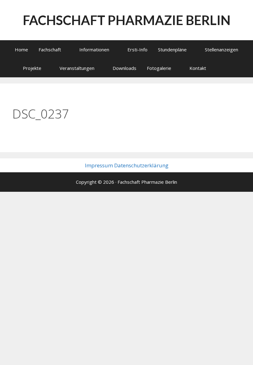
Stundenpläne (172, 49)
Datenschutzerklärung (141, 165)
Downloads (124, 68)
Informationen (94, 49)
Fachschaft (50, 49)
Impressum (99, 165)
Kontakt (197, 68)
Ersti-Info (137, 49)
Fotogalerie (159, 68)
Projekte (32, 68)
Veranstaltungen (77, 68)
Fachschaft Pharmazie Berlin (126, 20)
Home (21, 49)
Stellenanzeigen (221, 49)
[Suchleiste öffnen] (227, 68)
